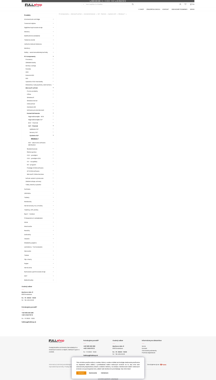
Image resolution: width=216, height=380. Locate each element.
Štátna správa (31, 152)
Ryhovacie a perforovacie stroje (34, 272)
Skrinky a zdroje (31, 66)
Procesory (29, 59)
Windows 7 (34, 139)
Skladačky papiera (30, 243)
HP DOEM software (33, 171)
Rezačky (27, 231)
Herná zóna (28, 268)
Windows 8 (30, 97)
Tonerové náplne (30, 23)
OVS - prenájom (32, 155)
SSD (27, 78)
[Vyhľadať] (83, 4)
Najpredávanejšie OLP (35, 120)
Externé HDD (30, 75)
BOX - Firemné (33, 123)
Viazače (26, 239)
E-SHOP (141, 9)
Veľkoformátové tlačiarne (33, 44)
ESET (25, 276)
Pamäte (28, 69)
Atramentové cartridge (32, 19)
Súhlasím (81, 373)
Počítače (27, 189)
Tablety (26, 197)
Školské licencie (32, 149)
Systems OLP (34, 136)
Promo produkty (32, 91)
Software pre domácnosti (35, 110)
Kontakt (144, 348)
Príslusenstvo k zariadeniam (33, 218)
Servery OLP (34, 132)
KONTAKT (166, 9)
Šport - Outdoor (29, 214)
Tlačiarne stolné (29, 40)
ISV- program (31, 165)
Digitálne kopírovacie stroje (33, 28)
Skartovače (28, 226)
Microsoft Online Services (35, 174)
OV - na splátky (32, 162)
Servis (144, 346)
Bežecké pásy (28, 280)
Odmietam (104, 373)
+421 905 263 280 (27, 313)
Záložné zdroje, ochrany (33, 181)
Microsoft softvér (32, 88)
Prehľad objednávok (148, 353)
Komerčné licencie (33, 113)
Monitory (27, 48)
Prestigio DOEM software (35, 168)
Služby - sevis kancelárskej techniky (36, 52)
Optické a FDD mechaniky (34, 82)
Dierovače (27, 251)
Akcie (26, 222)
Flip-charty (28, 259)
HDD (27, 72)
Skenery (27, 32)
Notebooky (28, 202)
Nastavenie (93, 373)
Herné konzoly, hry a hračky (33, 206)
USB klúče (27, 193)
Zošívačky (27, 235)
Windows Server (32, 101)
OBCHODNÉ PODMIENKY (179, 9)
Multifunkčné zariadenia (32, 36)
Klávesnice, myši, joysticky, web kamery (39, 85)
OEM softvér (31, 104)
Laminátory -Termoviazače (33, 247)
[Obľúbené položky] (185, 4)
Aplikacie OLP (34, 129)
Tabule (26, 255)
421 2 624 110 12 (27, 315)
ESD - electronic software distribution (36, 144)
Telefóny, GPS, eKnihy (31, 210)
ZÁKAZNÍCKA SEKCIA (153, 9)
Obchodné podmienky (149, 351)
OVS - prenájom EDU (34, 158)
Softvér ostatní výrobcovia (34, 178)
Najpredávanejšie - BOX (36, 117)
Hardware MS (31, 107)
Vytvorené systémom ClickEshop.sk (108, 379)
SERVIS (192, 9)
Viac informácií (126, 369)
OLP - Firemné (33, 126)
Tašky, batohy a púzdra (33, 185)
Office (29, 94)
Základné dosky (31, 63)
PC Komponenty (30, 56)
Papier (26, 263)
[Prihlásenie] (180, 4)
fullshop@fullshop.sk (29, 322)
